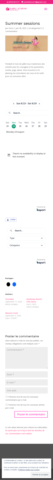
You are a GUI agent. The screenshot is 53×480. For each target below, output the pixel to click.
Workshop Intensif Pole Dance (34, 300)
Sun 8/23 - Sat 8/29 (26, 103)
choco (11, 28)
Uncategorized (34, 28)
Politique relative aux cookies (29, 470)
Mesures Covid (11, 313)
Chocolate (9, 299)
